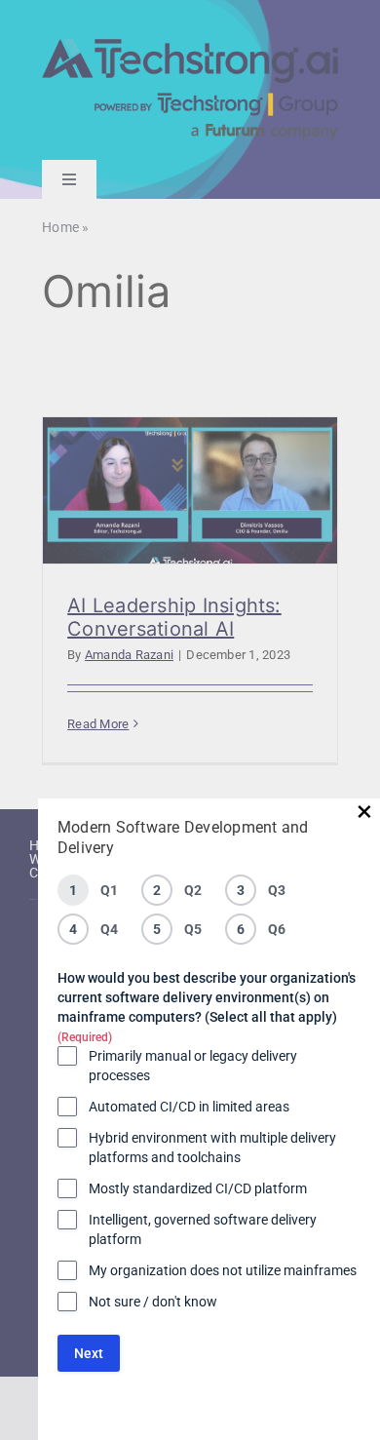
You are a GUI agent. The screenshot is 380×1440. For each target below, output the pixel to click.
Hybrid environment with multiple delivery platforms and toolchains (212, 1147)
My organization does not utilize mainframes (223, 1270)
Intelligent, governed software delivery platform (203, 1229)
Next (88, 1353)
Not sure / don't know (153, 1301)
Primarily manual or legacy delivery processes (193, 1065)
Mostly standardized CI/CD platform (198, 1188)
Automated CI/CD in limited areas (189, 1106)
